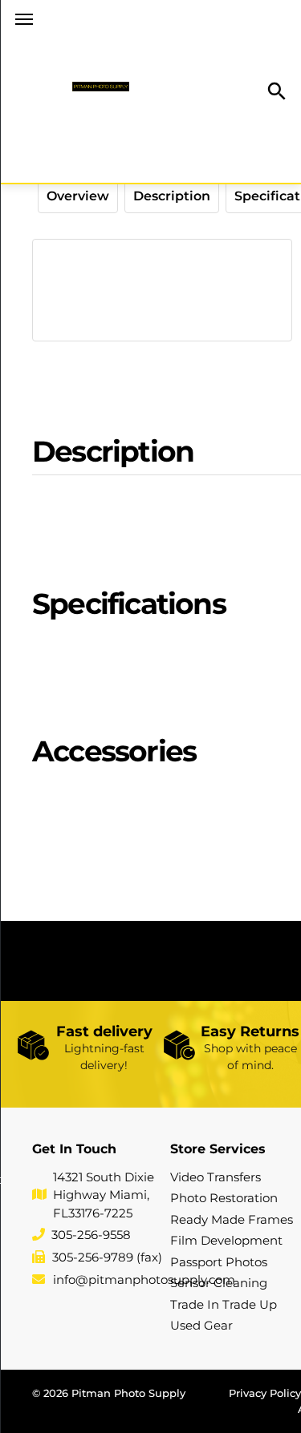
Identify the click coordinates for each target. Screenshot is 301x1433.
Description (171, 196)
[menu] (24, 19)
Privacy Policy (265, 1393)
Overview (78, 196)
